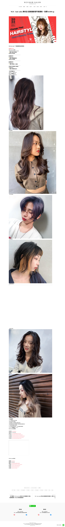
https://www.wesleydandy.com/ (16, 438)
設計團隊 (31, 6)
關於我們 (41, 6)
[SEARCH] (46, 6)
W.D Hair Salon (32, 2)
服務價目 (24, 6)
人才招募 (44, 6)
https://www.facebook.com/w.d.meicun (18, 437)
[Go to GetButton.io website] (63, 526)
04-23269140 (14, 431)
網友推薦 (38, 6)
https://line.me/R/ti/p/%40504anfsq (17, 434)
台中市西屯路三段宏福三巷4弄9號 (16, 463)
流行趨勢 (34, 6)
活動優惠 (27, 6)
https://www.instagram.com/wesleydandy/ (17, 464)
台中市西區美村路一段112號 (16, 433)
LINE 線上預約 (20, 6)
